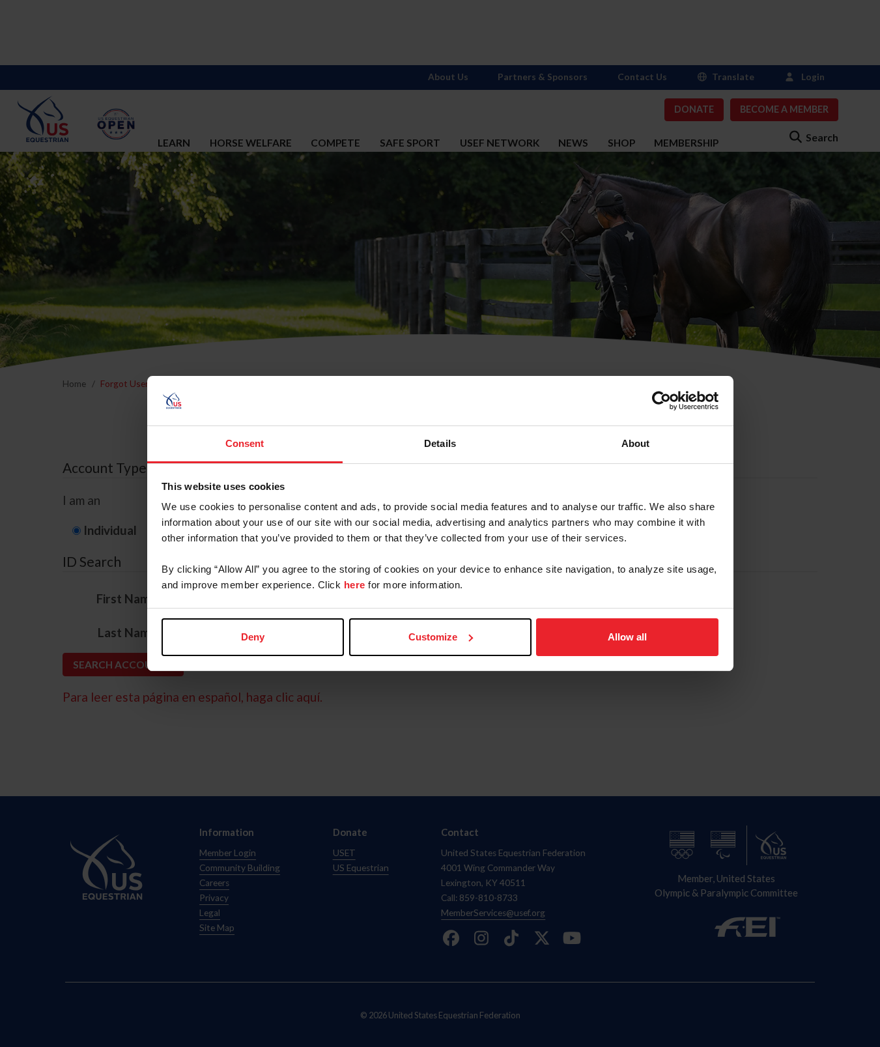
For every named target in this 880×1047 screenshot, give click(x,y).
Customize (432, 636)
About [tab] (635, 443)
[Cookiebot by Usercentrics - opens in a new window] (661, 400)
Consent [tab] (244, 443)
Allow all (627, 636)
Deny (252, 636)
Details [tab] (440, 443)
